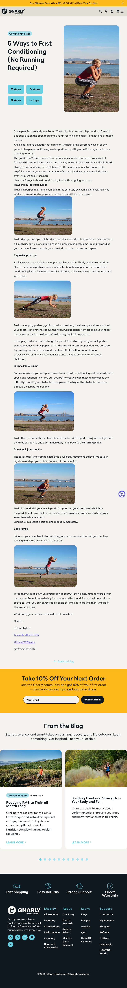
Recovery (49, 938)
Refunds (104, 932)
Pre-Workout (52, 926)
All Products (51, 914)
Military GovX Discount (68, 941)
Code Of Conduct (86, 939)
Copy (36, 100)
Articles (85, 926)
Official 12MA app (24, 641)
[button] (122, 11)
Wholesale (106, 944)
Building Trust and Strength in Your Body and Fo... (96, 799)
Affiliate (104, 938)
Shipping (105, 926)
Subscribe (92, 699)
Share (17, 89)
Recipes (85, 920)
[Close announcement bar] (122, 3)
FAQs (84, 914)
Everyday (49, 920)
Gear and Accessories (51, 945)
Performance (52, 932)
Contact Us (106, 914)
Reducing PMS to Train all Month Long (27, 804)
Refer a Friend (67, 930)
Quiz (84, 932)
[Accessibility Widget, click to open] (121, 494)
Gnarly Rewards (68, 921)
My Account (107, 920)
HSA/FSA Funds (105, 951)
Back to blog (66, 661)
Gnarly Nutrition (56, 973)
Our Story (68, 914)
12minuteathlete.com (26, 634)
